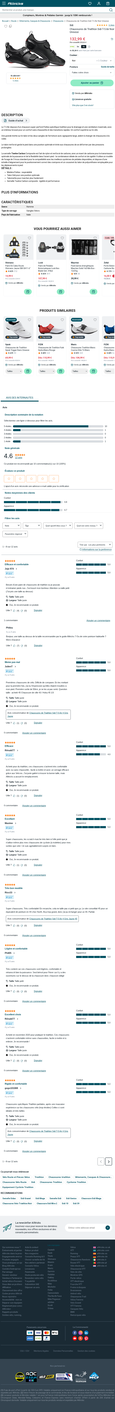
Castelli (51, 1250)
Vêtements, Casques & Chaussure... (93, 1177)
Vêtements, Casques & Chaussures (34, 21)
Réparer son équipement (13, 1303)
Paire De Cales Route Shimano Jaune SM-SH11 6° (17, 267)
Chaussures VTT (77, 1269)
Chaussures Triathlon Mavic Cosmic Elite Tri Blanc (83, 348)
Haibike (51, 1274)
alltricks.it (101, 1260)
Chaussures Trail (78, 1296)
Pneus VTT (75, 1256)
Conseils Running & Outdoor (38, 1256)
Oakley (51, 1277)
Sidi (71, 25)
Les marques (54, 1245)
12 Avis (15, 81)
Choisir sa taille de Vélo (36, 1260)
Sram (50, 1265)
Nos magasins (31, 1253)
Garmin (51, 1271)
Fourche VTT (76, 1284)
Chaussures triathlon (59, 1177)
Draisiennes (75, 1290)
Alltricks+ (6, 1309)
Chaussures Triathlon (51, 1182)
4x (84, 47)
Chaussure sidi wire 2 (47, 1203)
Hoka (50, 1290)
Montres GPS (76, 1275)
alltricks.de (102, 1256)
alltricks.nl (102, 1266)
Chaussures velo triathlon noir (17, 1203)
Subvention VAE (32, 1284)
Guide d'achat (15, 120)
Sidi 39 (76, 1203)
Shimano (52, 1259)
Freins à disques (78, 1287)
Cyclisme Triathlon (76, 1182)
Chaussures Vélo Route (15, 1182)
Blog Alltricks (8, 1266)
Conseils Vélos (32, 1266)
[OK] (107, 1227)
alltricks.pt (102, 1263)
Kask (50, 1253)
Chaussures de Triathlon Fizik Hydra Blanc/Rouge (51, 348)
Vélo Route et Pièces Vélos (16, 1177)
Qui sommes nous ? (11, 1247)
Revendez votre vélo (34, 1278)
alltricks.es (102, 1253)
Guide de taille (107, 67)
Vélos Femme (76, 1300)
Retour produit (31, 1250)
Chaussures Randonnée (81, 1260)
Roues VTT (75, 1263)
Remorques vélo (78, 1315)
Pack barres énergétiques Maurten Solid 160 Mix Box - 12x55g (83, 268)
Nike (50, 1284)
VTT (72, 1250)
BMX (72, 1312)
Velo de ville (76, 1272)
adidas (51, 1302)
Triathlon (39, 1177)
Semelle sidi (55, 1198)
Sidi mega (40, 1198)
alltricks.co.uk (103, 1247)
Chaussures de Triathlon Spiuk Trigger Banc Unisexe (17, 348)
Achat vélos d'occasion (13, 1281)
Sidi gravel (26, 1198)
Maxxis (51, 1262)
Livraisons (30, 1269)
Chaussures (58, 21)
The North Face (55, 1296)
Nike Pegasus (54, 1299)
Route (14, 21)
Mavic (50, 1268)
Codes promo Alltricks (12, 1293)
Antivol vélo (75, 1293)
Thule (50, 1256)
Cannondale (53, 1293)
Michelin (52, 1287)
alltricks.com (103, 1250)
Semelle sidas (9, 1198)
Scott (50, 1305)
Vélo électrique (77, 1266)
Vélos (73, 1247)
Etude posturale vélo (34, 1275)
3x (78, 47)
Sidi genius (71, 1198)
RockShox (52, 1281)
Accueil (5, 21)
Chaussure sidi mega (91, 1198)
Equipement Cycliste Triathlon (18, 1187)
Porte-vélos (75, 1278)
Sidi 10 (65, 1203)
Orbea (50, 1308)
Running (74, 1253)
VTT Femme (75, 1306)
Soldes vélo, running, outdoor (16, 1315)
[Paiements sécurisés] (42, 1335)
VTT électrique (77, 1281)
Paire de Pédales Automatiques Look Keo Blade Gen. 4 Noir (48, 268)
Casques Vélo (76, 1309)
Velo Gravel (75, 1303)
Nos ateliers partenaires (36, 1263)
